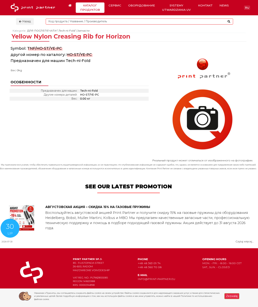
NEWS (224, 5)
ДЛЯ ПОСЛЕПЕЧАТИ (42, 30)
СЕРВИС (115, 5)
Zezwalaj (232, 296)
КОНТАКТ (205, 5)
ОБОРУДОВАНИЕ (141, 5)
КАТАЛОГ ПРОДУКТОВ (90, 8)
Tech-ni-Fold (67, 30)
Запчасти (83, 30)
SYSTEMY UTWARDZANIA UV (176, 8)
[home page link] (34, 7)
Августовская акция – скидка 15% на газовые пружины (97, 207)
